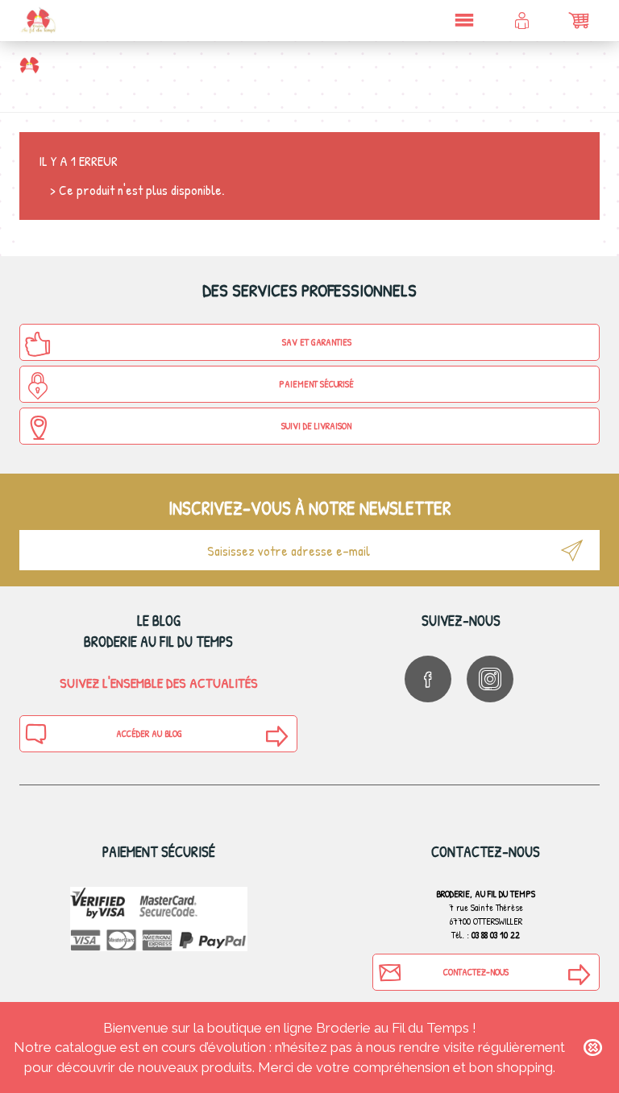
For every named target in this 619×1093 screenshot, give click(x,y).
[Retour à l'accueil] (29, 64)
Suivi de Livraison (316, 426)
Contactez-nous (476, 972)
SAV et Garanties (316, 342)
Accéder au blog (149, 733)
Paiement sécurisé (316, 384)
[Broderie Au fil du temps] (38, 20)
